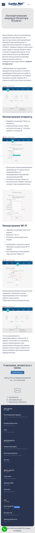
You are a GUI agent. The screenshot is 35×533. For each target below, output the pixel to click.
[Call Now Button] (4, 529)
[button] (3, 4)
